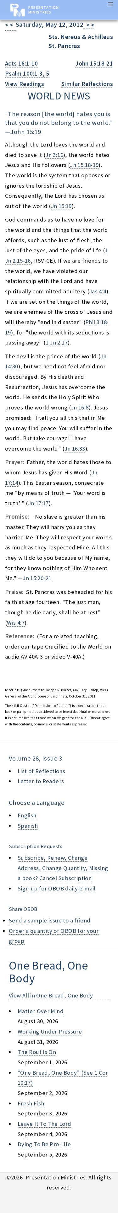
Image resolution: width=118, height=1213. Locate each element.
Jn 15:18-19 (84, 164)
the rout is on (37, 1051)
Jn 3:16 (54, 154)
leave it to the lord (44, 1123)
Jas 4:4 (97, 291)
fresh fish (31, 1103)
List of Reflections (41, 771)
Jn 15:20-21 (37, 578)
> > (88, 25)
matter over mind (41, 1011)
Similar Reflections (87, 84)
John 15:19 (25, 132)
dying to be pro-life (44, 1144)
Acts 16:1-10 (21, 63)
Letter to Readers (41, 781)
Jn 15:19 (61, 206)
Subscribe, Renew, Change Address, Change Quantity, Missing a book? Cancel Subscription (63, 868)
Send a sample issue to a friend (50, 920)
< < (10, 25)
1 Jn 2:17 (57, 342)
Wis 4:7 (16, 622)
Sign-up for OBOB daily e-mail (57, 888)
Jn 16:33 (75, 448)
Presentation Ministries (43, 9)
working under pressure (50, 1031)
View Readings (24, 84)
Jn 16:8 (80, 407)
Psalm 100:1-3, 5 (27, 73)
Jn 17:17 (38, 503)
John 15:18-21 (94, 63)
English (27, 815)
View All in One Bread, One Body (51, 995)
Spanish (28, 825)
